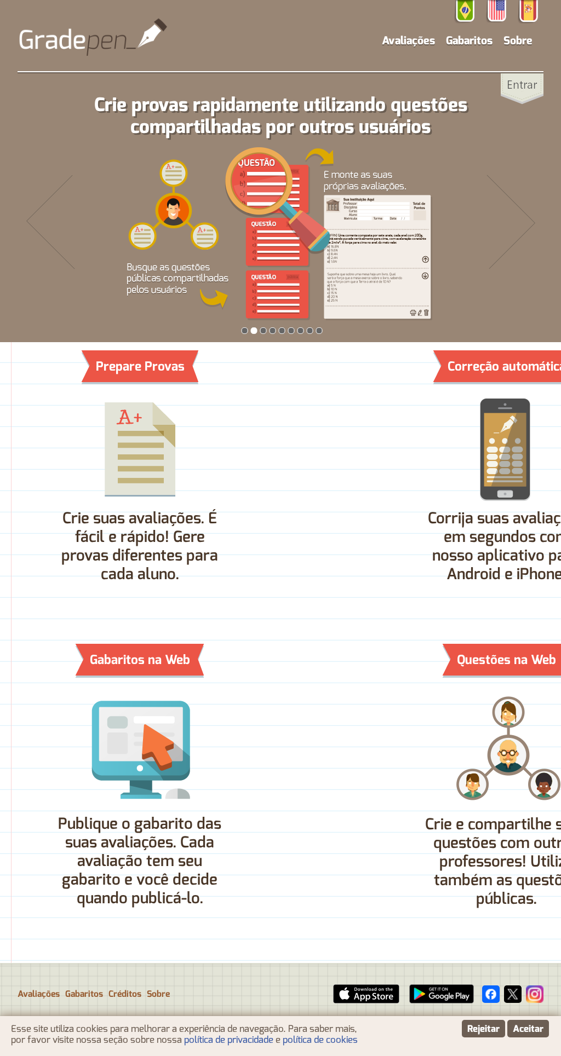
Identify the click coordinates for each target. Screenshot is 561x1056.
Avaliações (39, 994)
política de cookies (320, 1040)
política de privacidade (228, 1040)
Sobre (518, 40)
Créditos (124, 994)
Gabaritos (469, 40)
